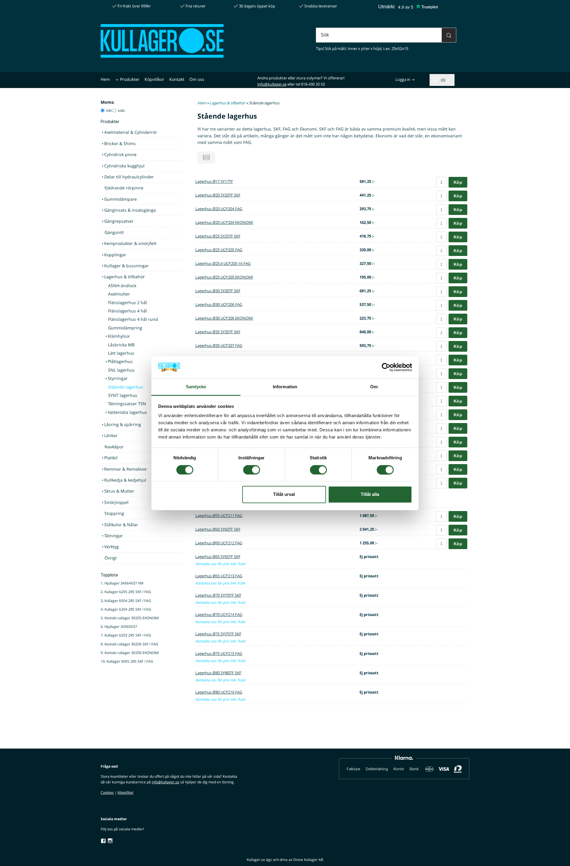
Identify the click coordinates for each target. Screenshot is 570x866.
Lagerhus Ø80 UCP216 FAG (218, 692)
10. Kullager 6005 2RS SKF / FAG (127, 661)
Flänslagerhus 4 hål (127, 311)
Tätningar (113, 535)
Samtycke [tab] (196, 386)
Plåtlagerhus (120, 361)
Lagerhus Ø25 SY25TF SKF (217, 236)
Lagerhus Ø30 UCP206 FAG (218, 304)
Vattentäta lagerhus (127, 412)
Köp (458, 182)
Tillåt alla (370, 494)
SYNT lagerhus (122, 395)
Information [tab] (285, 386)
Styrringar (118, 378)
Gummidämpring (125, 328)
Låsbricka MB (121, 345)
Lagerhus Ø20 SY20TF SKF (217, 195)
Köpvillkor (154, 79)
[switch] (251, 469)
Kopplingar (115, 254)
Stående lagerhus (125, 387)
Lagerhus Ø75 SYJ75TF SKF (218, 633)
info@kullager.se (271, 84)
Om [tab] (374, 386)
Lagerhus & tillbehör (124, 276)
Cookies (107, 792)
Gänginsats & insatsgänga (130, 210)
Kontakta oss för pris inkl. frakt (220, 563)
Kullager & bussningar (126, 265)
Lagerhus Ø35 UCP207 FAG (218, 345)
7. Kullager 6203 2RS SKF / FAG (126, 635)
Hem (105, 79)
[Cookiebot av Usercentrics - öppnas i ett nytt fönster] (386, 367)
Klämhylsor (119, 336)
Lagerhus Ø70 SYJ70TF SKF (218, 595)
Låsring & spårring (122, 424)
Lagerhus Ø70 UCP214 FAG (218, 614)
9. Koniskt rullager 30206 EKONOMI (130, 652)
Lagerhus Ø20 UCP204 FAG (218, 208)
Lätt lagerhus (121, 353)
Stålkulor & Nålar (121, 524)
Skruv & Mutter (119, 491)
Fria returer (195, 6)
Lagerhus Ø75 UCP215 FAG (218, 653)
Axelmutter (119, 294)
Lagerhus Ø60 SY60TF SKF (217, 529)
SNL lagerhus (121, 370)
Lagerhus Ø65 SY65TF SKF (217, 556)
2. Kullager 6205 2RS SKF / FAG (126, 591)
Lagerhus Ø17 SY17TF (214, 181)
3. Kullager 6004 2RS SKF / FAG (126, 600)
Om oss (196, 79)
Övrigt (110, 558)
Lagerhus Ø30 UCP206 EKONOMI (224, 318)
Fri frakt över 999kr (134, 6)
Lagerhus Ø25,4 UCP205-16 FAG (223, 263)
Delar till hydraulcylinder (129, 177)
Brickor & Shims (120, 143)
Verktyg (111, 546)
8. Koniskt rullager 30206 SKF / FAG (129, 644)
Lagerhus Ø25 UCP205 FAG (218, 249)
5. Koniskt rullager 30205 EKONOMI (130, 617)
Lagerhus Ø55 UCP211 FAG (218, 515)
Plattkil (111, 457)
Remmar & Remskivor (125, 469)
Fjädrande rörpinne (123, 188)
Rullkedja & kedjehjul (125, 480)
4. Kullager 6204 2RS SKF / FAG (126, 609)
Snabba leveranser (320, 6)
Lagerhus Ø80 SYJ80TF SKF (218, 672)
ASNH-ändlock (122, 285)
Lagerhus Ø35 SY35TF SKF (217, 331)
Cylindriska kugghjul (124, 166)
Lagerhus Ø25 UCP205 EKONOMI (224, 277)
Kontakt (176, 79)
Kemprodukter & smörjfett (130, 243)
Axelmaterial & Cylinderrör (130, 132)
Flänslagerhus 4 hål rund (133, 319)
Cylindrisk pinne (120, 154)
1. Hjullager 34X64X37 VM (122, 583)
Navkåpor (114, 446)
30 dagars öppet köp (256, 6)
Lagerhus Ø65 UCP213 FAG (218, 576)
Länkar (111, 435)
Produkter (130, 79)
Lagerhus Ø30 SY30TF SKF (217, 290)
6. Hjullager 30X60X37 (119, 626)
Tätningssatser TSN (127, 403)
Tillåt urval (284, 494)
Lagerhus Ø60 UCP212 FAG (218, 543)
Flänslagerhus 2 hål (127, 302)
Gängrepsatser (119, 221)
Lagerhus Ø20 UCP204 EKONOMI (224, 222)
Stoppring (114, 513)
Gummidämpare (120, 199)
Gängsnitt (114, 232)
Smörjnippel (116, 502)
